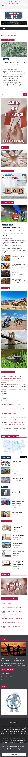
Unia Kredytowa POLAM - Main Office (11, 626)
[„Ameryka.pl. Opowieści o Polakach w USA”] (5, 493)
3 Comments (21, 267)
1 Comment (20, 64)
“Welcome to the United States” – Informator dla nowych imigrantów (18, 501)
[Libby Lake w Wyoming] (6, 545)
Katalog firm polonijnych (7, 676)
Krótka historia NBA (13, 3)
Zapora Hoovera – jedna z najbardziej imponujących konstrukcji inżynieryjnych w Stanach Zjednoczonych (12, 379)
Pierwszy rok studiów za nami (18, 390)
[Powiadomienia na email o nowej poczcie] (6, 554)
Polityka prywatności (14, 722)
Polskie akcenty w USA (17, 478)
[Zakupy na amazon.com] (6, 537)
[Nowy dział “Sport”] (5, 463)
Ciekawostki (5, 224)
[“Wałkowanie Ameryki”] (5, 514)
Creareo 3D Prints (6, 604)
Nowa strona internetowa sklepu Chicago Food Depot (18, 280)
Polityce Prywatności (10, 748)
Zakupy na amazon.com (18, 535)
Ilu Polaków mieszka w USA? (12, 413)
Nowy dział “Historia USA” (18, 469)
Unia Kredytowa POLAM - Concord (10, 622)
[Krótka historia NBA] (5, 273)
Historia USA (5, 59)
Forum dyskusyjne (5, 673)
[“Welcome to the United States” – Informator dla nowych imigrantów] (5, 504)
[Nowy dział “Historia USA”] (5, 471)
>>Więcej (23, 665)
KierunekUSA (4, 390)
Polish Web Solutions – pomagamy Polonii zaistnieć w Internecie (17, 563)
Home (2, 35)
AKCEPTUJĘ (14, 754)
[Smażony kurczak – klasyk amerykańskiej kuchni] (5, 258)
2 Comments (20, 282)
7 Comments (15, 473)
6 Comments (22, 480)
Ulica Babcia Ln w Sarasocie (12, 404)
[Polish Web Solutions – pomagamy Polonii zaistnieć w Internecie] (6, 565)
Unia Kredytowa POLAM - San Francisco (11, 618)
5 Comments (21, 260)
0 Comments (15, 507)
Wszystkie (23, 457)
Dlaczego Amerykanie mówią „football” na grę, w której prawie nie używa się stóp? (13, 231)
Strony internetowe (6, 679)
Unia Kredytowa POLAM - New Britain (11, 611)
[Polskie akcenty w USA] (5, 480)
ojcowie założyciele (8, 66)
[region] (14, 750)
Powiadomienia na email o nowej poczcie (18, 552)
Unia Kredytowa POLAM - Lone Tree (11, 607)
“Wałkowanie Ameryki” (17, 512)
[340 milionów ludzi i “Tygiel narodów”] (5, 266)
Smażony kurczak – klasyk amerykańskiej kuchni (18, 257)
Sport (11, 224)
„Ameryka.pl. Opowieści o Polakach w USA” (18, 491)
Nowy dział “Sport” (16, 461)
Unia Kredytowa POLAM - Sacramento (11, 615)
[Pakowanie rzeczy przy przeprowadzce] (6, 528)
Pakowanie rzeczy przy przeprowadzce (17, 526)
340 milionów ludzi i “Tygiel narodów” (18, 264)
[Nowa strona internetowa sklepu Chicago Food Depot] (5, 281)
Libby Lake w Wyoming (17, 543)
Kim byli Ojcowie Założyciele (14, 62)
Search (25, 94)
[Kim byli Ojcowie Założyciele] (14, 49)
